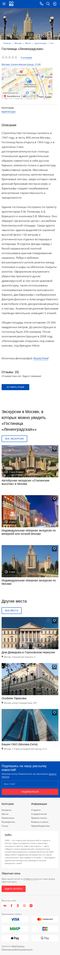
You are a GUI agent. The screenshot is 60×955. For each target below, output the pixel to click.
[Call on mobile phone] (41, 4)
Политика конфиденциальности (17, 949)
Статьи (5, 826)
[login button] (54, 4)
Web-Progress (18, 946)
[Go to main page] (11, 4)
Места (28, 43)
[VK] (5, 905)
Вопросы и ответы (39, 822)
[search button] (48, 4)
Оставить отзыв (15, 387)
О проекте (36, 810)
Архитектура (40, 43)
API (24, 96)
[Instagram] (24, 905)
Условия (48, 97)
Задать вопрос (13, 889)
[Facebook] (11, 905)
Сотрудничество (39, 814)
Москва (18, 43)
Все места (11, 610)
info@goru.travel (30, 879)
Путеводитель (8, 822)
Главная (7, 43)
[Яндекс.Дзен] (31, 905)
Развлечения (8, 818)
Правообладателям (40, 826)
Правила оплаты (39, 818)
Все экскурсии (14, 438)
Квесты (5, 814)
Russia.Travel (40, 358)
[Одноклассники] (18, 905)
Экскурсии (6, 810)
